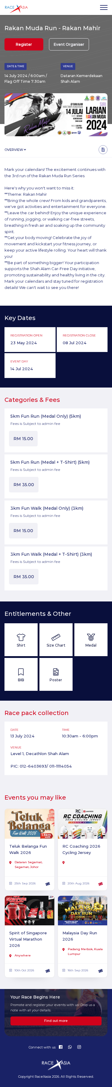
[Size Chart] (56, 639)
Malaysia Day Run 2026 (79, 935)
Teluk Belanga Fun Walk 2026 (28, 849)
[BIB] (21, 674)
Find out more (56, 1021)
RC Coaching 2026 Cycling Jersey (81, 849)
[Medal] (91, 639)
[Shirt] (21, 639)
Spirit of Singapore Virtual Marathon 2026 (28, 939)
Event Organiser (69, 44)
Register (24, 44)
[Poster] (56, 674)
